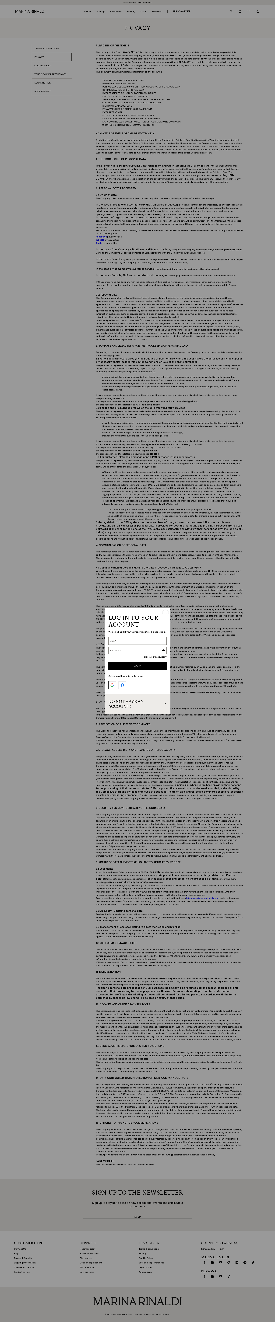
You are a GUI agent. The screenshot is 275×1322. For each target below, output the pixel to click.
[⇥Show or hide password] (163, 651)
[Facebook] (122, 685)
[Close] (165, 613)
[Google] (112, 685)
